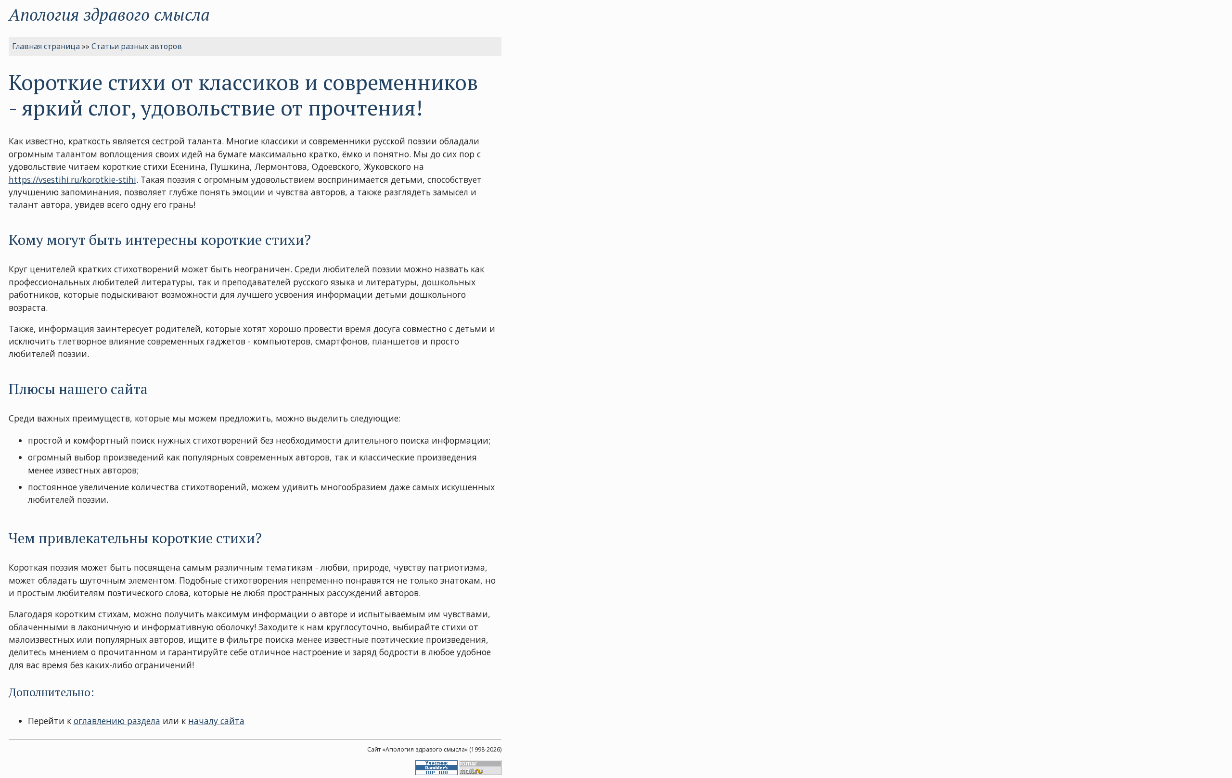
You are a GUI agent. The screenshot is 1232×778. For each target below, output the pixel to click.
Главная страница (46, 46)
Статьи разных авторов (136, 46)
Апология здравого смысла (109, 14)
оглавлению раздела (117, 721)
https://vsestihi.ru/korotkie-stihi (72, 179)
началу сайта (216, 721)
